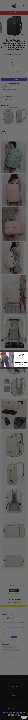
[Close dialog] (27, 352)
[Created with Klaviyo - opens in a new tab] (14, 367)
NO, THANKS (21, 364)
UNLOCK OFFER (21, 362)
